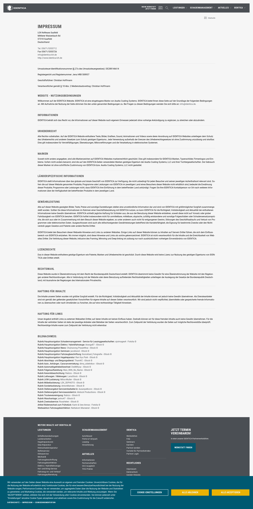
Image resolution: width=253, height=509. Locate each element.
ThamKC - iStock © (83, 360)
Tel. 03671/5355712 (47, 48)
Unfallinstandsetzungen (48, 436)
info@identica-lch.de (47, 55)
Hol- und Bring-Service (47, 469)
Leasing (85, 442)
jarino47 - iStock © (66, 398)
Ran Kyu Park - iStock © (87, 357)
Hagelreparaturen (45, 442)
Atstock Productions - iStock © (91, 392)
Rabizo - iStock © (73, 373)
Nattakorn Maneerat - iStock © (85, 408)
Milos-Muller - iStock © (70, 379)
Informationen (88, 460)
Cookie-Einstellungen (149, 492)
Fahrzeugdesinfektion (47, 463)
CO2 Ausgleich (88, 466)
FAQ (128, 439)
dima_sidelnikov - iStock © (92, 363)
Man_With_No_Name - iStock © (77, 370)
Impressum (131, 469)
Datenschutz (132, 472)
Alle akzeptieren (230, 492)
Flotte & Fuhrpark (90, 439)
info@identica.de (188, 104)
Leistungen (179, 8)
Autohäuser (87, 436)
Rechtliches (133, 463)
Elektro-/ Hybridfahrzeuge (49, 466)
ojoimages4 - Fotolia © (125, 341)
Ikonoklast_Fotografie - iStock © (97, 354)
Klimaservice (43, 454)
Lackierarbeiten (44, 439)
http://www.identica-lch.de (50, 58)
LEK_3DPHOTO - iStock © (72, 382)
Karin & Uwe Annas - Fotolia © (86, 405)
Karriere (129, 445)
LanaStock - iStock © (77, 376)
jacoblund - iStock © (79, 351)
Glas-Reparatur (44, 445)
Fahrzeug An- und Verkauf (49, 472)
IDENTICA (238, 8)
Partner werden (133, 448)
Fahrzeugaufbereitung (47, 475)
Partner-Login (132, 454)
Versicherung (88, 445)
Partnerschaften (89, 463)
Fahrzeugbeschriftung (47, 460)
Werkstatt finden (183, 447)
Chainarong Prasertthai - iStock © (82, 348)
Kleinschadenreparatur (48, 448)
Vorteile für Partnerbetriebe (138, 451)
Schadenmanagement (201, 8)
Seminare (130, 442)
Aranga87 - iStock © (94, 344)
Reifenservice (43, 451)
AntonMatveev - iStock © (72, 386)
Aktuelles (223, 8)
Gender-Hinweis (133, 475)
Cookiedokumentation (45, 502)
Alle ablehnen (190, 492)
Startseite (211, 18)
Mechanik (42, 457)
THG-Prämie (87, 469)
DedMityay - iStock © (81, 367)
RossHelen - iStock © (69, 401)
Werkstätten (131, 436)
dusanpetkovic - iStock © (90, 389)
